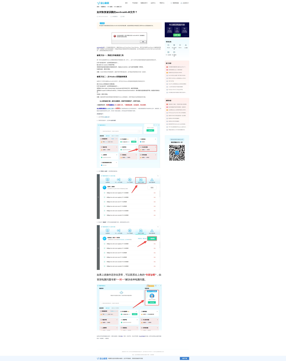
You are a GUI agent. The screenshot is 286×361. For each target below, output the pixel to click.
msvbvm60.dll (100, 47)
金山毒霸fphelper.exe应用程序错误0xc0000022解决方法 (178, 109)
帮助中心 (162, 3)
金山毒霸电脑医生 (101, 108)
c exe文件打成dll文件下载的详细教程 (176, 86)
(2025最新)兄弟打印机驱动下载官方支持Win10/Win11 (178, 92)
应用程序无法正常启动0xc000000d (175, 72)
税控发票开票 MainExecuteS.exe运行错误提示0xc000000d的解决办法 (178, 124)
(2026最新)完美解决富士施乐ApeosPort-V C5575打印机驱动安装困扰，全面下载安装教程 (178, 66)
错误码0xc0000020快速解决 (174, 118)
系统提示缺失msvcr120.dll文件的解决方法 (177, 129)
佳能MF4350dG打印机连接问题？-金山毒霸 (177, 115)
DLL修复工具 (109, 108)
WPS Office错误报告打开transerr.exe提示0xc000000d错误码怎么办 (178, 126)
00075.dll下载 (171, 81)
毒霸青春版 (176, 3)
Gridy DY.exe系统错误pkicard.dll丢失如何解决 (177, 83)
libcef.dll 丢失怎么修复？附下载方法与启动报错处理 (178, 75)
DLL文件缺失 (142, 336)
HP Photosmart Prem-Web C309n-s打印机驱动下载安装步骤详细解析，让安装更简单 (178, 112)
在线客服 (152, 354)
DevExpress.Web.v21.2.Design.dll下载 (176, 89)
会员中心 (153, 3)
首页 (126, 3)
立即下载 (177, 35)
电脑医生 (103, 6)
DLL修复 (110, 6)
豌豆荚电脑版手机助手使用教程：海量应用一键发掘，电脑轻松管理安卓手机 (178, 107)
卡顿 (121, 336)
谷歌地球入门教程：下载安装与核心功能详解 (177, 104)
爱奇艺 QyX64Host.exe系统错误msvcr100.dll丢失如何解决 (178, 78)
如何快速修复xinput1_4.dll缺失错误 (175, 69)
